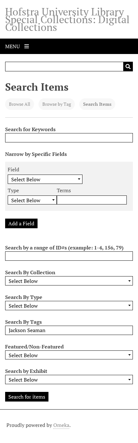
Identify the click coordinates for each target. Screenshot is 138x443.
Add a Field (21, 223)
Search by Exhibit (26, 371)
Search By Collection (30, 272)
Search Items (97, 104)
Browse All (19, 104)
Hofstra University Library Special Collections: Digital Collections (67, 19)
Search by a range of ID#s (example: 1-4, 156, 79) (64, 247)
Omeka (61, 425)
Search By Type (23, 297)
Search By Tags (23, 321)
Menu (13, 46)
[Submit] (128, 66)
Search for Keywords (30, 129)
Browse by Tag (56, 104)
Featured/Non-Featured (34, 346)
